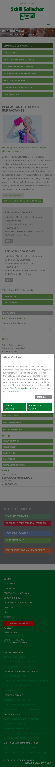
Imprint (15, 391)
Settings (41, 397)
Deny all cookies (10, 407)
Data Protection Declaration (23, 388)
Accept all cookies (34, 407)
